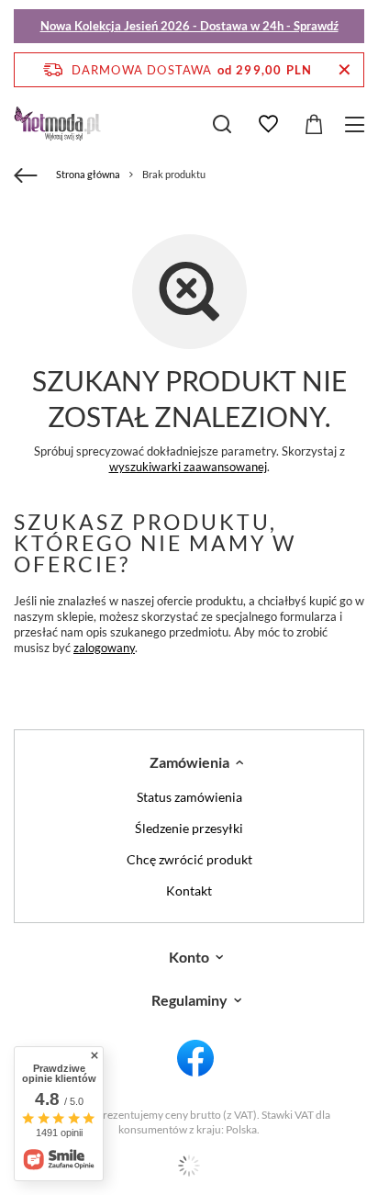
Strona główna (88, 174)
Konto (189, 956)
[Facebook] (196, 1059)
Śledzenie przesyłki (189, 828)
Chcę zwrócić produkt (189, 859)
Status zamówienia (189, 797)
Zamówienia (189, 762)
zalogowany (104, 647)
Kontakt (189, 891)
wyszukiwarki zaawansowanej (188, 466)
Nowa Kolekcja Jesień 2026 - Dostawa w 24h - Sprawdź (189, 25)
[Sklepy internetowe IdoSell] (189, 1166)
